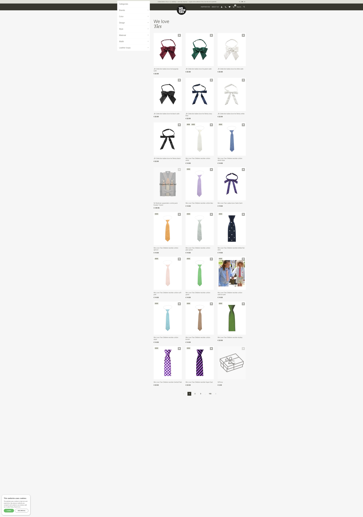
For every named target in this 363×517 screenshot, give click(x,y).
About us (215, 7)
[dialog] (16, 505)
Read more (17, 507)
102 (210, 394)
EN (242, 1)
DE (244, 1)
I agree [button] (9, 510)
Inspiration (205, 7)
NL (239, 1)
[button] (244, 7)
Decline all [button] (21, 510)
